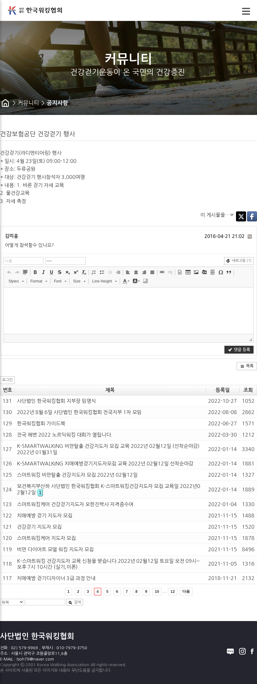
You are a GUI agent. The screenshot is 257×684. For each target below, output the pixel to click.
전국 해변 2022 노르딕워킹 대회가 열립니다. (65, 434)
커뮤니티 (28, 103)
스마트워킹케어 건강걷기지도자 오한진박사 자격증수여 (75, 504)
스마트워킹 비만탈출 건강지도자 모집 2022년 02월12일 (77, 474)
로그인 (7, 380)
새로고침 (241, 260)
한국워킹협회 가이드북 (41, 423)
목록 (250, 366)
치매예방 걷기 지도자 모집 (44, 515)
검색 (77, 602)
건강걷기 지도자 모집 (39, 526)
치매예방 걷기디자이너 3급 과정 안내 (56, 578)
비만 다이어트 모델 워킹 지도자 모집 (55, 549)
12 (172, 591)
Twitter (241, 216)
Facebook (252, 216)
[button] (9, 272)
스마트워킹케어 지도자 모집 (46, 538)
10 (157, 591)
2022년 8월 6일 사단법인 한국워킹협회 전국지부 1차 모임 (79, 412)
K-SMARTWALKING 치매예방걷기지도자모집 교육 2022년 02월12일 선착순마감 (105, 463)
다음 (186, 591)
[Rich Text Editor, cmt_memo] (128, 311)
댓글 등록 (242, 350)
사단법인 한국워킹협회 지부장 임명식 (56, 400)
